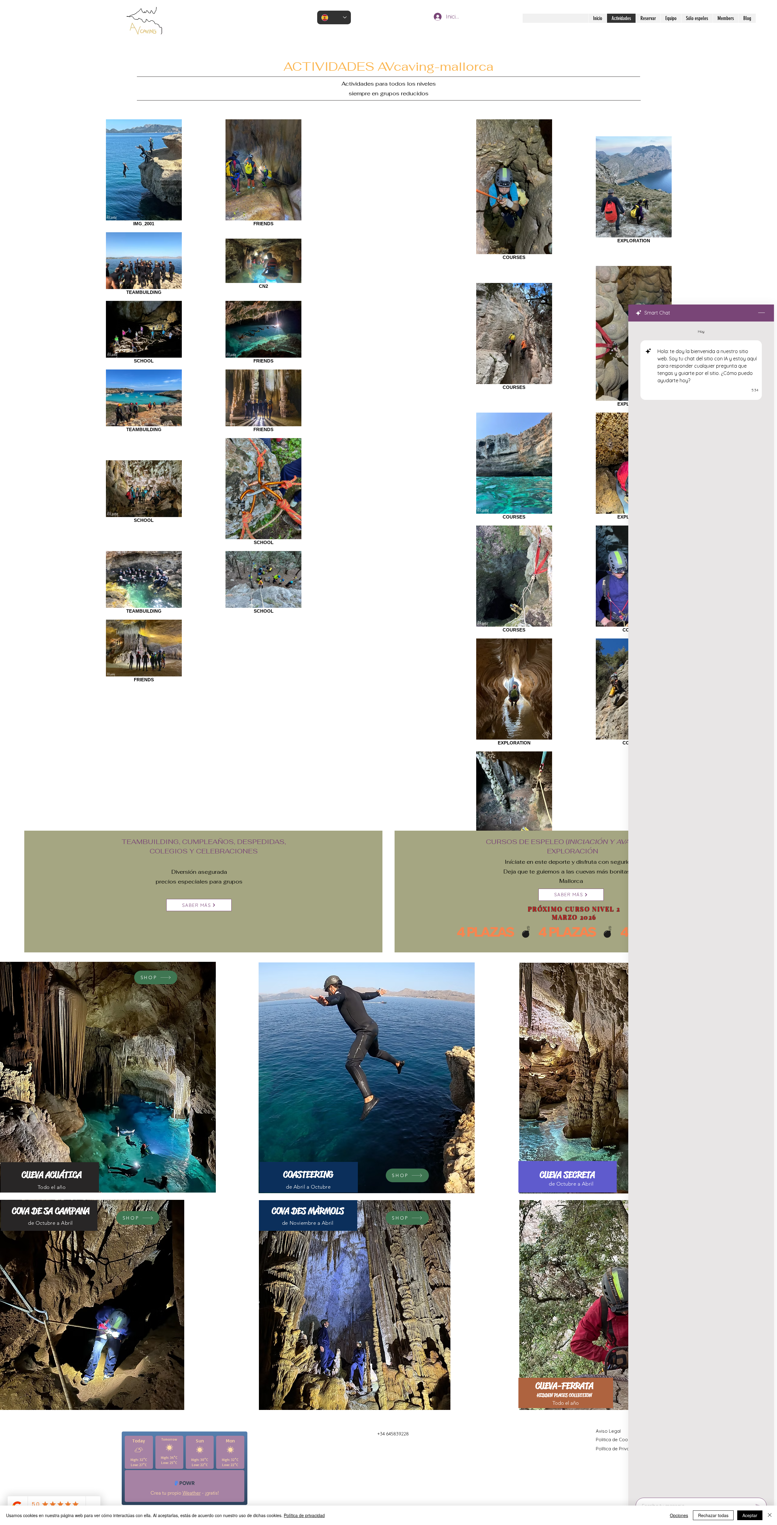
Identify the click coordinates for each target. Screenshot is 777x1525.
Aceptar (749, 1515)
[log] (701, 908)
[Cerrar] (769, 1515)
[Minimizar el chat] (761, 313)
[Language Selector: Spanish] (334, 17)
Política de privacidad (304, 1515)
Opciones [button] (679, 1515)
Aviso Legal (608, 1431)
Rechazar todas (713, 1515)
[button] (367, 1077)
